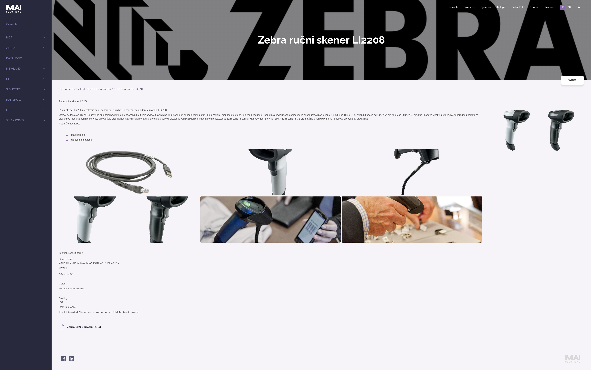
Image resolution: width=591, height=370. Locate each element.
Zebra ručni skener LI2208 (128, 89)
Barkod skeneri (84, 89)
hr (562, 7)
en (569, 7)
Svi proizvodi (66, 89)
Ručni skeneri (103, 89)
